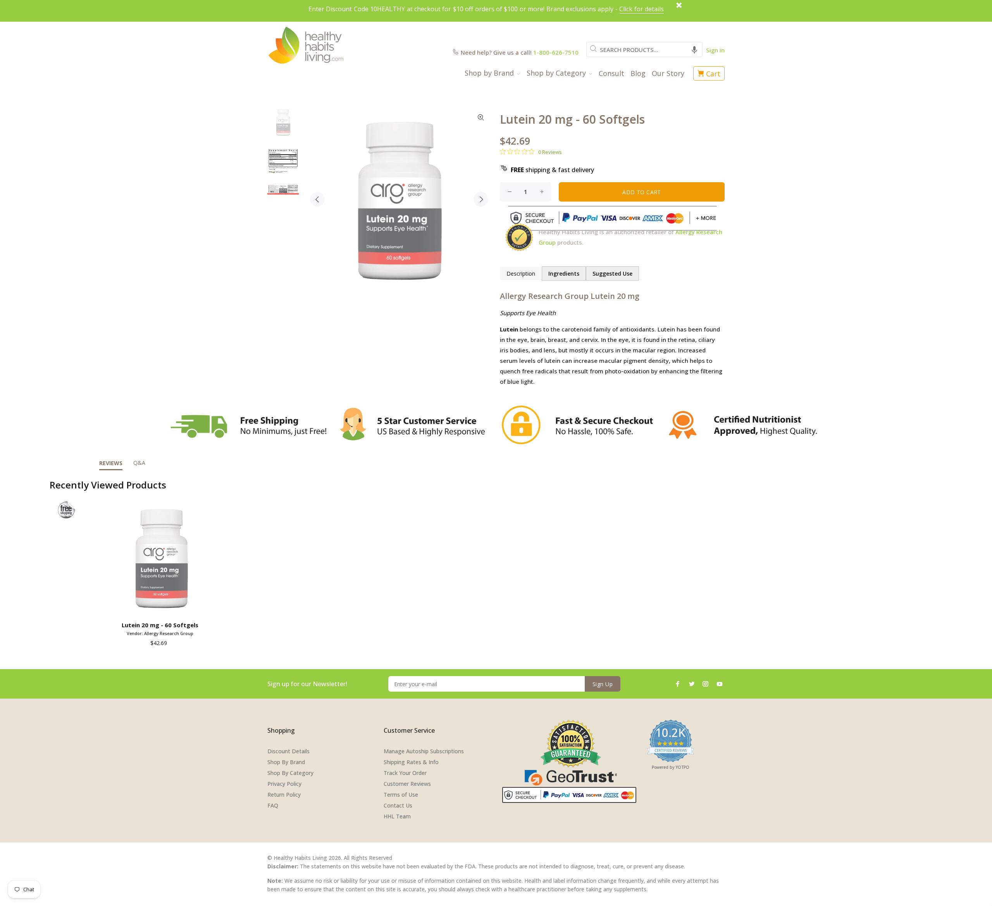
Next (481, 199)
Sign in (715, 50)
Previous (317, 199)
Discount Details (288, 751)
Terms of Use (401, 794)
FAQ (272, 805)
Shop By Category (290, 773)
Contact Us (398, 805)
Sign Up (602, 684)
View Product (161, 607)
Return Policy (284, 794)
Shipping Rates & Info (411, 762)
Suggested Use (612, 273)
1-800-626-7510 (556, 52)
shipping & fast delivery (552, 170)
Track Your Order (405, 773)
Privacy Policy (284, 783)
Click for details (641, 9)
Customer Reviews (407, 783)
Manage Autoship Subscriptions (424, 751)
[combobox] (644, 49)
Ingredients (563, 273)
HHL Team (397, 816)
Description (520, 273)
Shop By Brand (286, 762)
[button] (694, 49)
